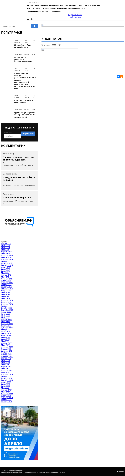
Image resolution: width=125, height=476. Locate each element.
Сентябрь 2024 (7, 289)
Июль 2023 (5, 314)
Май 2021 (5, 365)
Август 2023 (6, 312)
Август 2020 (6, 382)
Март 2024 (5, 298)
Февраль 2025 (7, 279)
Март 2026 (5, 253)
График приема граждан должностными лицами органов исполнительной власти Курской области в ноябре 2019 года (25, 81)
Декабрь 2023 (7, 304)
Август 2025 (6, 267)
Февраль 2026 (7, 255)
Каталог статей (33, 5)
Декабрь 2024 (7, 283)
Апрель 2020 (6, 390)
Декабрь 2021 (7, 351)
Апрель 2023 (6, 320)
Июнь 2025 (5, 271)
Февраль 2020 (7, 394)
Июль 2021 (5, 361)
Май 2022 (5, 341)
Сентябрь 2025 (7, 265)
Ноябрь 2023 (6, 306)
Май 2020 (5, 388)
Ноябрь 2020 (6, 376)
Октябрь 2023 (6, 308)
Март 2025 (5, 277)
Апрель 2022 (6, 343)
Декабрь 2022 (7, 328)
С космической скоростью (17, 197)
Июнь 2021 (5, 363)
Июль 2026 (5, 246)
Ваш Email (9, 133)
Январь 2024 (6, 302)
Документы (56, 12)
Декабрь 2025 (7, 259)
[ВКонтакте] (118, 76)
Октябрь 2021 (6, 355)
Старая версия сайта (76, 8)
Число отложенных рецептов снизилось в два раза (18, 158)
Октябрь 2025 (6, 263)
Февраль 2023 (7, 324)
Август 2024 (6, 291)
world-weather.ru (75, 17)
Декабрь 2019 (7, 398)
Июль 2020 (5, 384)
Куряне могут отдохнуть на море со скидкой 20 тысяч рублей (25, 115)
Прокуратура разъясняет (46, 8)
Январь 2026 (6, 257)
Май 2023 (5, 318)
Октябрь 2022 (6, 331)
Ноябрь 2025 (6, 261)
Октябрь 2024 (6, 287)
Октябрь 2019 (6, 402)
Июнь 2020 (5, 386)
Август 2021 (6, 359)
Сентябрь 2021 (7, 357)
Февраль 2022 (7, 347)
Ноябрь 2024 (6, 285)
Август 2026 (6, 244)
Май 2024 (5, 296)
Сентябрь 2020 (7, 380)
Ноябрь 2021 (6, 353)
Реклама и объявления (49, 5)
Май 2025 (5, 273)
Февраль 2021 (7, 370)
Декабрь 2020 (7, 374)
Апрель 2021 (6, 367)
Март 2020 (5, 392)
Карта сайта (62, 8)
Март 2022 (5, 345)
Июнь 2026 (5, 248)
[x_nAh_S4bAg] (60, 50)
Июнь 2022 (5, 339)
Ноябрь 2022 (6, 329)
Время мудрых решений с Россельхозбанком (23, 59)
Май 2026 (5, 250)
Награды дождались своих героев (23, 101)
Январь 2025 (6, 281)
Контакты (30, 8)
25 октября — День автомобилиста (22, 46)
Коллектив (64, 5)
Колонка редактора (92, 5)
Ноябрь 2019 (6, 400)
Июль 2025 (5, 269)
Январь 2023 (6, 326)
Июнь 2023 (5, 316)
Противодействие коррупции (38, 12)
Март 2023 (5, 322)
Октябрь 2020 (6, 378)
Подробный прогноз (75, 15)
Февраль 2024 (7, 300)
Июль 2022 (5, 337)
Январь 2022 (6, 349)
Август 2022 (6, 335)
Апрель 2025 (6, 275)
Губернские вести (76, 5)
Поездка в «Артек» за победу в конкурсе (19, 178)
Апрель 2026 (6, 252)
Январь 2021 (6, 372)
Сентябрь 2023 (7, 310)
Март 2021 (5, 368)
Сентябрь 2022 (7, 333)
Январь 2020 (6, 396)
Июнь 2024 (5, 294)
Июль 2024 (5, 292)
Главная (120, 471)
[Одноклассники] (121, 76)
